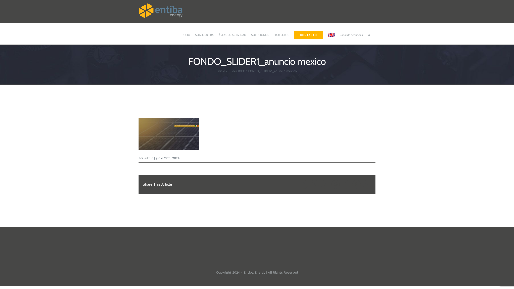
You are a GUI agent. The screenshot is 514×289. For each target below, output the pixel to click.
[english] (331, 33)
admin (148, 158)
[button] (369, 33)
